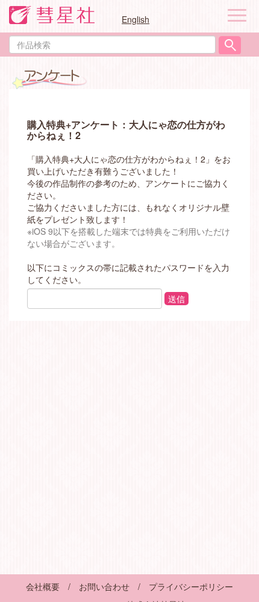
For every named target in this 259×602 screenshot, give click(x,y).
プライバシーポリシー (191, 586)
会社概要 (43, 586)
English (135, 19)
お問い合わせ (104, 586)
